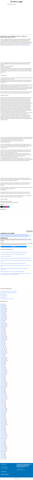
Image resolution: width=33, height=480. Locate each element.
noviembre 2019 (2, 371)
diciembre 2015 (2, 421)
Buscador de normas (4, 466)
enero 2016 (2, 420)
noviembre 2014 (2, 435)
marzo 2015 (2, 431)
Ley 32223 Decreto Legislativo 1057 (6, 256)
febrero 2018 (2, 393)
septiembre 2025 (3, 311)
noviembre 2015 (2, 422)
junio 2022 (2, 342)
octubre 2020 (2, 359)
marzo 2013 (2, 456)
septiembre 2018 (3, 386)
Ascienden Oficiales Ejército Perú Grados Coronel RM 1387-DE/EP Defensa (12, 271)
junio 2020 (2, 363)
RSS (7, 474)
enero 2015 (2, 433)
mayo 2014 (2, 441)
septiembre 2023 (3, 326)
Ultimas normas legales (5, 468)
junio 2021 (2, 355)
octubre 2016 (2, 410)
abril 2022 (1, 344)
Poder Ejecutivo (2, 234)
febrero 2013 (2, 457)
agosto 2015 (2, 425)
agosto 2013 (2, 451)
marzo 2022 (2, 345)
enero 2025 (2, 314)
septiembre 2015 (3, 424)
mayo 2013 (2, 454)
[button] (1, 207)
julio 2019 (1, 375)
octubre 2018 (2, 385)
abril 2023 (1, 331)
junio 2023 (2, 329)
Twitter (5, 474)
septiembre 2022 (3, 339)
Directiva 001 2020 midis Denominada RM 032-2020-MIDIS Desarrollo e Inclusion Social (14, 252)
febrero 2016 (2, 419)
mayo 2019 (2, 377)
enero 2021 (2, 356)
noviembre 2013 (2, 448)
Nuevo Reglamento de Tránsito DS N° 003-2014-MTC (8, 292)
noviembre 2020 (2, 358)
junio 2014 (2, 440)
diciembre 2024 (2, 315)
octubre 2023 (2, 325)
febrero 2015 (2, 432)
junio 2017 (2, 402)
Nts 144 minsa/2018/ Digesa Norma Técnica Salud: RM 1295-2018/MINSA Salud (13, 254)
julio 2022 (1, 341)
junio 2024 (2, 322)
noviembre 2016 (2, 409)
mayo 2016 (2, 416)
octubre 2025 (2, 310)
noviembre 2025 (2, 309)
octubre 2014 (2, 436)
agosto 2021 (2, 353)
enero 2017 (2, 407)
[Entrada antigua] (31, 231)
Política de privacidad (4, 467)
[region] (16, 12)
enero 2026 (2, 307)
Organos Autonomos (8, 234)
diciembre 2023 (2, 323)
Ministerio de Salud (3, 294)
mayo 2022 (2, 343)
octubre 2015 (2, 423)
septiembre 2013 (3, 450)
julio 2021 (1, 354)
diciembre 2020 (2, 357)
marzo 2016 (2, 418)
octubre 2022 (2, 338)
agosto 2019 (2, 374)
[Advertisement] (16, 27)
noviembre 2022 (2, 337)
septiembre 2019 (3, 373)
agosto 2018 (2, 387)
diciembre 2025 (2, 308)
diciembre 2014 (2, 434)
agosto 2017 (2, 400)
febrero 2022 (2, 346)
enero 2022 (2, 347)
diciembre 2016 (2, 408)
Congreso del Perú (3, 297)
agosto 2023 (2, 327)
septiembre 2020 (3, 360)
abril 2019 (1, 378)
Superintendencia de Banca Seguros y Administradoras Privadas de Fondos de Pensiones (14, 236)
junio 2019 (2, 376)
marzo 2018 (2, 392)
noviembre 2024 (2, 316)
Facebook (2, 474)
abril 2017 (1, 404)
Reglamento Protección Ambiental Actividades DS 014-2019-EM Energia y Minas (13, 263)
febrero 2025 (2, 313)
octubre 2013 (2, 449)
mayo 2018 (2, 390)
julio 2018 (1, 388)
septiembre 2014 (3, 437)
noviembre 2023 (2, 324)
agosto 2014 (2, 438)
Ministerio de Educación (4, 295)
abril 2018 (1, 391)
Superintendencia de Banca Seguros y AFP (7, 298)
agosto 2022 (2, 340)
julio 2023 (1, 328)
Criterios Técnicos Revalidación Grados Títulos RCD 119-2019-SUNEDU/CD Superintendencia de (16, 258)
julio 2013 (1, 452)
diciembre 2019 (2, 370)
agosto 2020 (2, 361)
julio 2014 (1, 439)
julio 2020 (1, 362)
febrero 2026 (2, 306)
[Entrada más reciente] (27, 231)
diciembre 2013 (2, 447)
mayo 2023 (2, 330)
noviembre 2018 (2, 384)
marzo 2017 (2, 405)
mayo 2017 (2, 403)
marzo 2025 (2, 312)
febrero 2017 (2, 406)
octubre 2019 (2, 372)
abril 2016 (1, 417)
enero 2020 (2, 369)
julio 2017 (1, 401)
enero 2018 (2, 394)
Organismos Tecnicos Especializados (17, 234)
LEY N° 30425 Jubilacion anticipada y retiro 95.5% (8, 291)
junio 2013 (2, 453)
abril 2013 (1, 455)
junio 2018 (2, 389)
